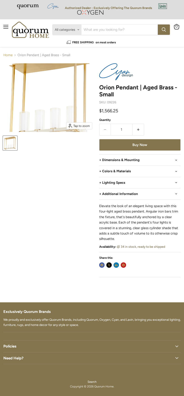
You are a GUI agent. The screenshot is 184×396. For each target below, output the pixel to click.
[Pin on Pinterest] (123, 265)
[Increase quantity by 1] (138, 129)
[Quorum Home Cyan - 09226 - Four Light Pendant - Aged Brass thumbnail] (10, 143)
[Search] (164, 29)
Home (8, 55)
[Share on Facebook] (102, 265)
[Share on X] (109, 265)
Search (92, 381)
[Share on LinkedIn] (116, 265)
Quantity (105, 120)
